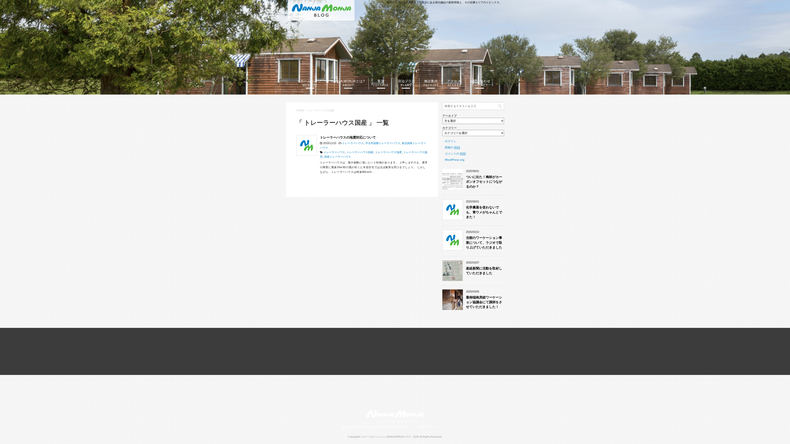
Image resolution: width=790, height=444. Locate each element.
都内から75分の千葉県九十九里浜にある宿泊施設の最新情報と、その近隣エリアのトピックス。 (395, 427)
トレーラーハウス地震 (388, 152)
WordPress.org (454, 159)
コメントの (455, 153)
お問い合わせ (480, 81)
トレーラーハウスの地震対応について (348, 137)
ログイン (450, 141)
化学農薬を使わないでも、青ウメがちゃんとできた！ (484, 212)
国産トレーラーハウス (337, 156)
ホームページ (310, 81)
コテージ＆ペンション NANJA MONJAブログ (321, 10)
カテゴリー (449, 128)
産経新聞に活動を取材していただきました (484, 271)
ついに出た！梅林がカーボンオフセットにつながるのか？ (484, 181)
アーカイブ (449, 115)
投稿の (452, 147)
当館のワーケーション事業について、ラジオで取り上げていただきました (484, 242)
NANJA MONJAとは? (348, 81)
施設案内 (431, 81)
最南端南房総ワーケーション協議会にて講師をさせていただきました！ (484, 302)
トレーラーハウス (353, 143)
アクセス (454, 81)
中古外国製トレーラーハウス (382, 143)
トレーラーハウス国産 (360, 152)
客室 (381, 81)
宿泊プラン (406, 81)
